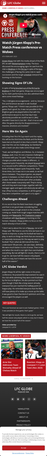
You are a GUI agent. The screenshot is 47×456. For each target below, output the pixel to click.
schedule (27, 75)
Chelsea (5, 155)
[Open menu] (44, 3)
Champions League (33, 215)
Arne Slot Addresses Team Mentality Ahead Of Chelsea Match (12, 366)
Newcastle (17, 215)
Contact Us (23, 413)
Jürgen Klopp (7, 61)
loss (40, 69)
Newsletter (23, 409)
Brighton (12, 69)
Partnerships (23, 421)
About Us (23, 417)
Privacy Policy (30, 453)
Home (4, 8)
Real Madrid (20, 218)
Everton (5, 215)
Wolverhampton (18, 63)
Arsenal (37, 163)
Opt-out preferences (18, 453)
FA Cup (24, 69)
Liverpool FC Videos (15, 8)
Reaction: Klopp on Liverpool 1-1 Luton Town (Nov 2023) (36, 365)
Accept (23, 448)
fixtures (31, 228)
